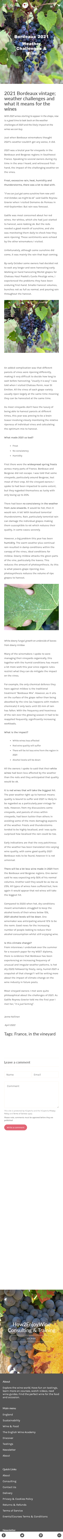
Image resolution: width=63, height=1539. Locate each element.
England (8, 1414)
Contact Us (9, 1487)
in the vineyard (42, 1033)
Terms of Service (20, 1113)
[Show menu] (4, 6)
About (6, 1455)
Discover (8, 1438)
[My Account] (51, 5)
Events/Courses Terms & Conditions (25, 1516)
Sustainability (11, 1420)
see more (31, 1338)
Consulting (9, 1481)
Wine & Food (11, 1426)
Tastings (8, 1443)
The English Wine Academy (19, 1432)
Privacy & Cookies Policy (18, 1498)
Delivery (7, 1493)
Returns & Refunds (14, 1504)
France (20, 1033)
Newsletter (9, 1449)
